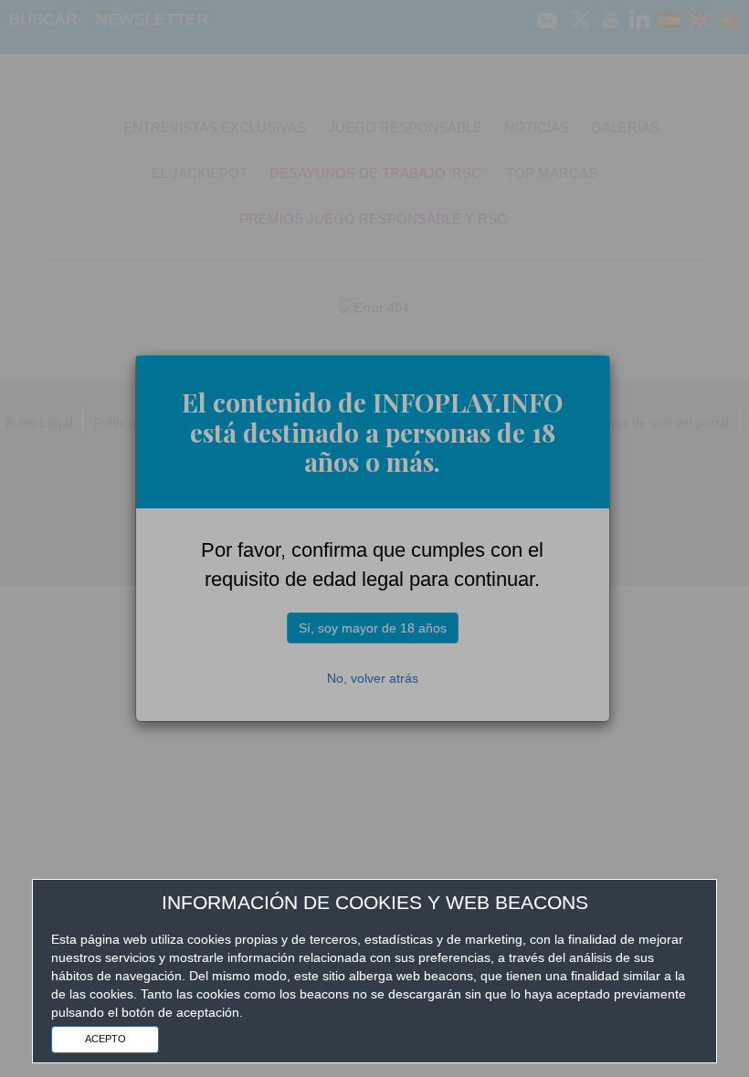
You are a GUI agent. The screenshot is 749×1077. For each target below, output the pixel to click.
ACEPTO (105, 1038)
